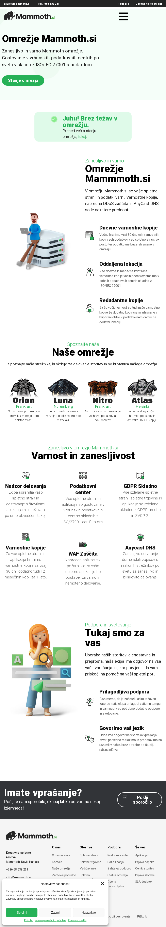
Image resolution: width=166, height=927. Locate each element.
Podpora (124, 3)
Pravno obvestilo (77, 920)
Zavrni (55, 912)
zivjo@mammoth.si (17, 3)
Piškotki (28, 920)
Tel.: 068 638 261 (48, 3)
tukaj (82, 136)
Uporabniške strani (148, 3)
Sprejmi (22, 912)
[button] (102, 884)
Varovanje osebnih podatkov (50, 920)
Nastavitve (89, 912)
